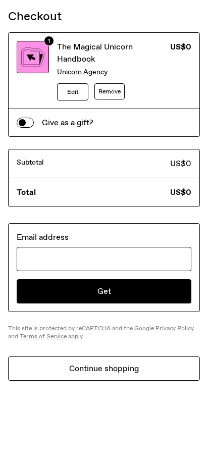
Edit (73, 91)
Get (104, 291)
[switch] (25, 123)
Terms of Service (43, 336)
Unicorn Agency (82, 72)
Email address (43, 237)
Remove (109, 91)
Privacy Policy (174, 328)
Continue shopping (104, 368)
